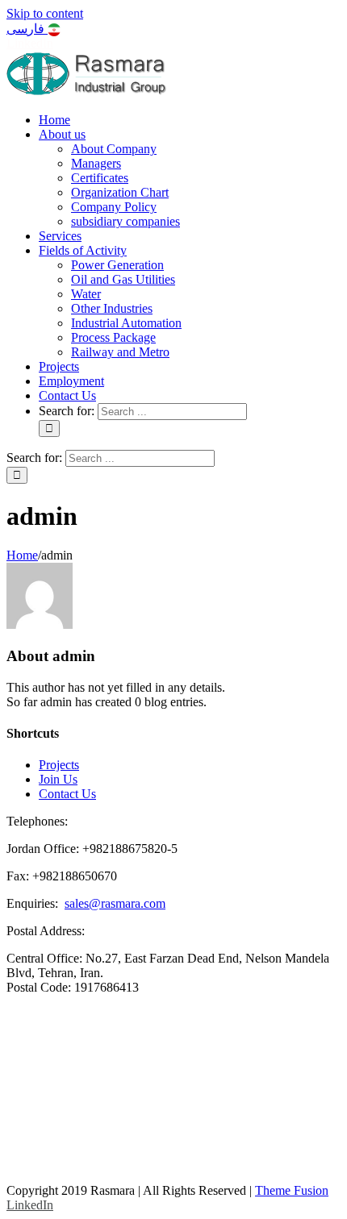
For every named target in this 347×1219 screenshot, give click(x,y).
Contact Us (67, 794)
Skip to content (44, 13)
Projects (59, 765)
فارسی (27, 28)
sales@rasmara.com (115, 903)
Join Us (58, 779)
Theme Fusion (291, 1190)
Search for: (66, 411)
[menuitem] (54, 120)
